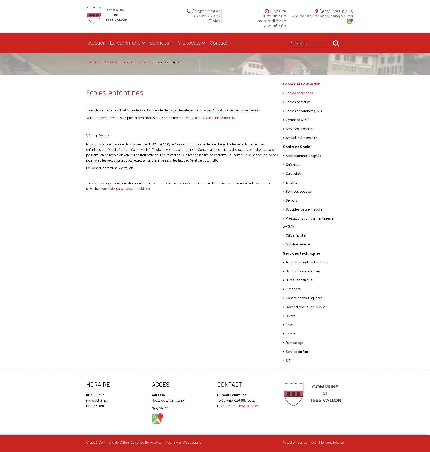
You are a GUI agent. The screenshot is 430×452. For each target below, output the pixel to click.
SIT (288, 360)
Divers (290, 316)
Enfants (291, 182)
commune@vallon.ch (243, 406)
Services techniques (302, 253)
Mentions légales (331, 442)
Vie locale (189, 43)
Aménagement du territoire (306, 262)
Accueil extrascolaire (301, 138)
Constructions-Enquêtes (304, 298)
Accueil (96, 43)
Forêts (291, 334)
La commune (125, 43)
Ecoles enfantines (299, 93)
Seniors (291, 200)
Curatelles (293, 173)
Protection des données (299, 442)
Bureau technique (299, 280)
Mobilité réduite (298, 244)
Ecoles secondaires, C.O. (304, 111)
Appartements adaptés (303, 156)
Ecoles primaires (298, 102)
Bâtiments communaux (303, 271)
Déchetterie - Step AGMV (305, 307)
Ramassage (294, 343)
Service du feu (297, 352)
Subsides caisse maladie (304, 209)
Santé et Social (297, 147)
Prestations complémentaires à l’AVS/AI (308, 222)
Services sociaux (298, 191)
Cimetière (293, 289)
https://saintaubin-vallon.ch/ (215, 118)
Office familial (296, 235)
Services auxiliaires (300, 129)
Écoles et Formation (136, 62)
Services (159, 43)
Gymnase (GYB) (297, 120)
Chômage (293, 164)
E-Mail (214, 21)
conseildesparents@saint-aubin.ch (125, 188)
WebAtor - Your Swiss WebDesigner (176, 442)
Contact (218, 43)
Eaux (289, 325)
